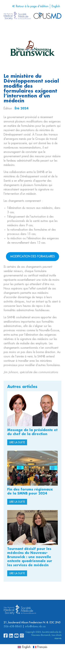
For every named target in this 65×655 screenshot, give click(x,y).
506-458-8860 (13, 626)
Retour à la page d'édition (31, 6)
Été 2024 (21, 108)
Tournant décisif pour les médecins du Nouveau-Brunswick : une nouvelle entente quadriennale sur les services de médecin (29, 557)
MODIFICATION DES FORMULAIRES (32, 256)
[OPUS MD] (17, 16)
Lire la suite (17, 442)
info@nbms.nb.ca (35, 626)
